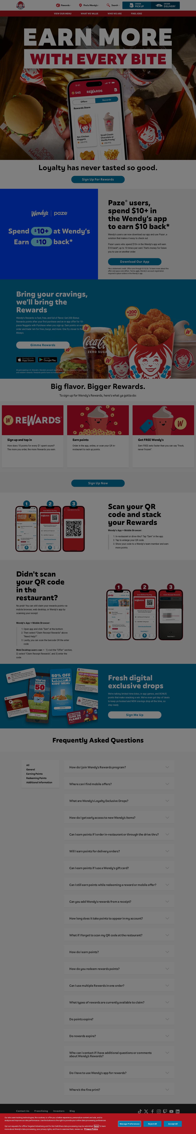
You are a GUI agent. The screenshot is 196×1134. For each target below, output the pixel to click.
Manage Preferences (129, 1124)
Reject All (152, 1124)
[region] (98, 1123)
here (96, 1126)
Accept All (173, 1124)
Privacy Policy (91, 1129)
